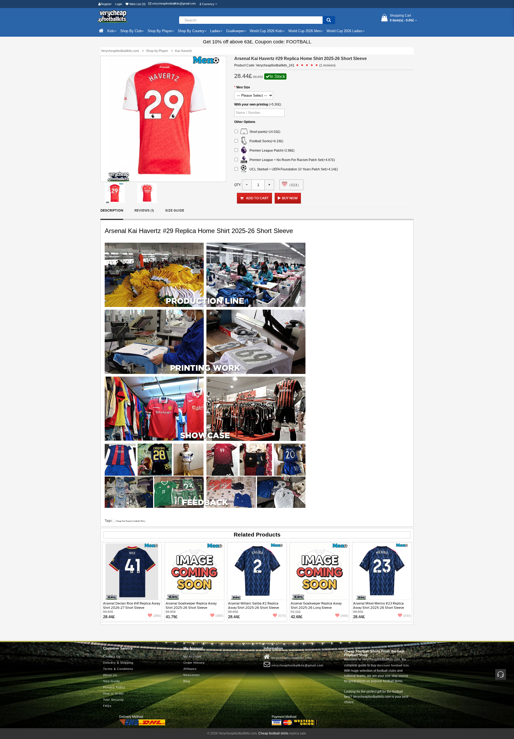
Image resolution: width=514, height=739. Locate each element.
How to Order (113, 693)
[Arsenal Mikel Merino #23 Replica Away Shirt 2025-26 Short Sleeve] (382, 571)
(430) (407, 616)
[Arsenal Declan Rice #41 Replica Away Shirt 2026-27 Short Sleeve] (132, 571)
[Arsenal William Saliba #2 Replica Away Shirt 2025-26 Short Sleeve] (257, 571)
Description (111, 210)
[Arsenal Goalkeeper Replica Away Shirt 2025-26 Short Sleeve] (194, 571)
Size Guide (174, 210)
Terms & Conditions (118, 668)
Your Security (113, 699)
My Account (192, 656)
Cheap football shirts (273, 733)
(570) (282, 616)
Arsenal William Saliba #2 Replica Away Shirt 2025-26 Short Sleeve (253, 605)
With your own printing (251, 104)
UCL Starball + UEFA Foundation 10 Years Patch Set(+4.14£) (293, 169)
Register (106, 4)
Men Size (243, 87)
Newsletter (191, 675)
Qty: (237, 185)
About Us (110, 675)
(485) (219, 616)
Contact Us (111, 656)
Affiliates (190, 668)
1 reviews (327, 65)
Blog (186, 681)
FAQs (107, 705)
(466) (344, 616)
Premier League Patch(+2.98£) (271, 150)
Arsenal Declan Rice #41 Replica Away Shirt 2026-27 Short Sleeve (131, 605)
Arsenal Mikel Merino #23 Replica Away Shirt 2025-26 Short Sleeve (378, 605)
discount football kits (393, 665)
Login (118, 4)
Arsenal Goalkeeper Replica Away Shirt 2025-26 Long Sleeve (316, 605)
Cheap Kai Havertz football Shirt (130, 521)
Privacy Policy (114, 687)
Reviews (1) (144, 210)
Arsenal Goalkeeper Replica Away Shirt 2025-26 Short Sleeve (191, 605)
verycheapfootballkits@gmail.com (173, 3)
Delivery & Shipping (118, 662)
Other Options (244, 122)
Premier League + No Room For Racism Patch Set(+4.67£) (291, 160)
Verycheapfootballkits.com (291, 657)
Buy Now (290, 198)
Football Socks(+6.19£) (265, 141)
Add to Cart (257, 198)
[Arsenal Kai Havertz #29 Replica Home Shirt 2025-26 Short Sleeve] (114, 193)
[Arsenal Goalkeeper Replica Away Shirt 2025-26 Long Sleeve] (320, 571)
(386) (157, 616)
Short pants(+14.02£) (264, 132)
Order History (194, 662)
